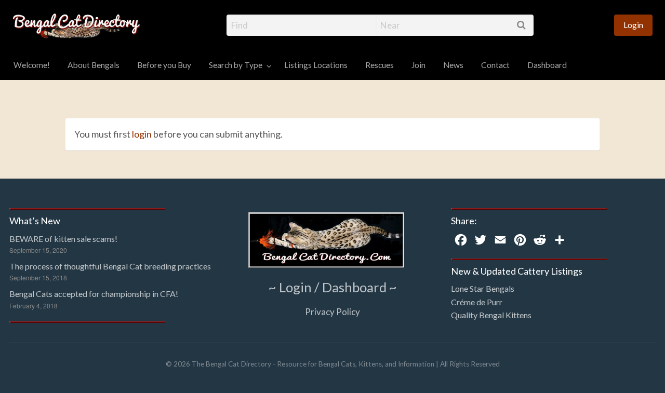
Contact (495, 65)
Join (418, 65)
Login (633, 25)
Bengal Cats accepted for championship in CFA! (93, 294)
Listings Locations (316, 65)
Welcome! (32, 65)
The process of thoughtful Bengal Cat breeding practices (110, 266)
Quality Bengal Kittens (491, 315)
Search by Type (235, 65)
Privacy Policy (332, 311)
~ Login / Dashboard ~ (333, 287)
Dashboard (547, 65)
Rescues (379, 65)
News (453, 65)
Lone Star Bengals (482, 288)
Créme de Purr (476, 302)
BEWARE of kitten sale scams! (63, 238)
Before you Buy (164, 65)
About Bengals (93, 65)
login (142, 134)
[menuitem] (633, 25)
